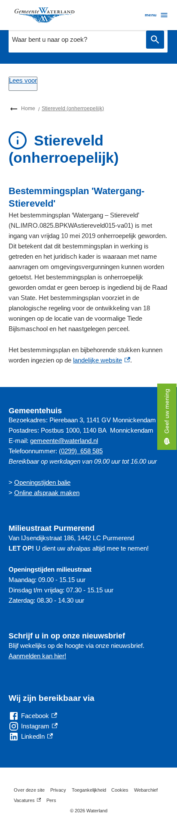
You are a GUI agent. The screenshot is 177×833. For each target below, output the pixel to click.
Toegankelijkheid (89, 790)
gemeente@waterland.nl (64, 440)
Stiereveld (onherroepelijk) (73, 108)
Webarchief (146, 790)
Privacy (58, 790)
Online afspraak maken (46, 492)
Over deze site (29, 790)
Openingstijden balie (42, 482)
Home (28, 108)
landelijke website (101, 360)
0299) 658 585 (82, 451)
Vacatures (27, 801)
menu (150, 14)
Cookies (119, 790)
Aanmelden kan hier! (37, 656)
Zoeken (155, 40)
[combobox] (75, 40)
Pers (51, 800)
